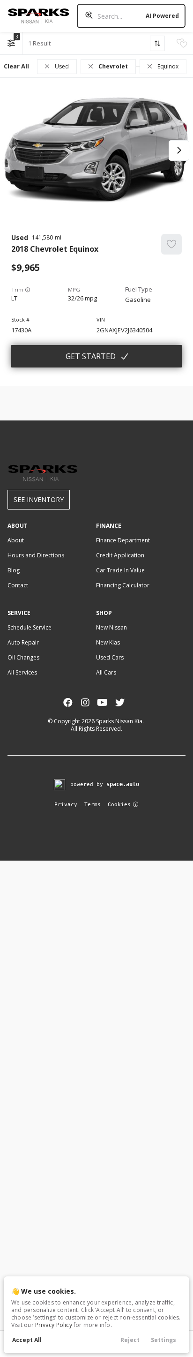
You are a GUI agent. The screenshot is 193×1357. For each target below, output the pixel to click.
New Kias (108, 642)
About (15, 540)
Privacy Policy (53, 1325)
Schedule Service (29, 627)
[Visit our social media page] (68, 702)
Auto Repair (23, 642)
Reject (130, 1340)
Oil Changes (23, 657)
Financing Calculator (122, 585)
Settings (163, 1340)
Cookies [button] (119, 805)
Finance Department (123, 540)
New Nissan (111, 627)
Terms (92, 805)
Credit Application (120, 555)
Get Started (91, 356)
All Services (22, 672)
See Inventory (39, 499)
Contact (17, 585)
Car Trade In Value (120, 570)
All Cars (106, 672)
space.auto (122, 784)
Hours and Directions (35, 555)
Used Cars (110, 657)
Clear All (16, 66)
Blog (13, 570)
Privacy (65, 805)
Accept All (27, 1340)
